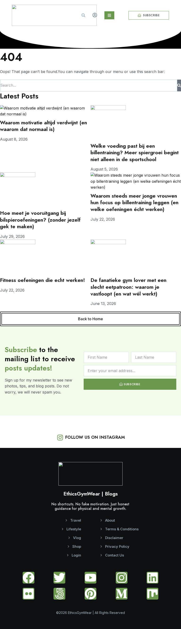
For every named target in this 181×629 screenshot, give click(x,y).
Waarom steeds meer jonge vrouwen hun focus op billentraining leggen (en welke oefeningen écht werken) (134, 202)
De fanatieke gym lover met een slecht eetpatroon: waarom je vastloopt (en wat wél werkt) (128, 286)
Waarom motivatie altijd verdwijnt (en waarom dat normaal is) (43, 126)
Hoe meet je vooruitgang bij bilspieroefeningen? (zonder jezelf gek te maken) (40, 219)
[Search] (179, 85)
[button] (83, 15)
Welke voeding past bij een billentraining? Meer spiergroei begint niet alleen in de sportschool (134, 152)
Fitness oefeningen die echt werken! (42, 280)
